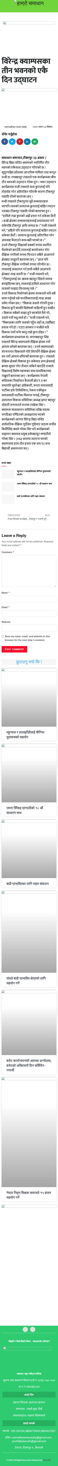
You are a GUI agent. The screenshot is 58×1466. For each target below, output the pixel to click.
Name (6, 592)
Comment (8, 552)
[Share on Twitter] (12, 141)
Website (6, 621)
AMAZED (47, 1460)
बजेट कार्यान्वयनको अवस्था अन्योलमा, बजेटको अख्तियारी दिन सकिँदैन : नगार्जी (29, 1065)
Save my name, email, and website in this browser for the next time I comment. (27, 638)
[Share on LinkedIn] (27, 141)
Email (6, 607)
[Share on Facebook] (5, 141)
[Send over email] (35, 141)
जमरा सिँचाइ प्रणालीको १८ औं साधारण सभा (34, 483)
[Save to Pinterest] (20, 141)
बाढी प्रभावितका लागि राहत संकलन (31, 496)
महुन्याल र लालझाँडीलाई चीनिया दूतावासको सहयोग (34, 472)
